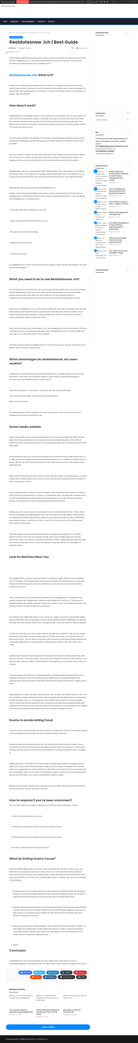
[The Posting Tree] (8, 6)
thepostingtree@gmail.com (105, 153)
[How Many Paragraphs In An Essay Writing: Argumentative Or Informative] (101, 228)
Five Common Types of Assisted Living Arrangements (21, 1011)
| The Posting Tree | (41, 1039)
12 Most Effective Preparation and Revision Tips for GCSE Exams (48, 1012)
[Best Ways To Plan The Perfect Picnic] (75, 1001)
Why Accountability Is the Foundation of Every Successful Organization (54, 2)
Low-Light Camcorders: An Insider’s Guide (118, 252)
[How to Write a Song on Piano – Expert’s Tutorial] (101, 205)
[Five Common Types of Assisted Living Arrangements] (21, 1001)
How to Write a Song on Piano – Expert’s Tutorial (118, 203)
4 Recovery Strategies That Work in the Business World (118, 240)
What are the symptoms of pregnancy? (118, 213)
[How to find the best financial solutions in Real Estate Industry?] (101, 193)
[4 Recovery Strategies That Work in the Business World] (101, 242)
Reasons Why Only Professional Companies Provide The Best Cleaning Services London (119, 176)
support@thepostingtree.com (105, 149)
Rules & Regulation (28, 21)
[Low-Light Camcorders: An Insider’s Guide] (101, 254)
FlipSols (13, 48)
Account (51, 21)
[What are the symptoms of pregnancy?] (101, 215)
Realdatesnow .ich (23, 75)
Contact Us (41, 21)
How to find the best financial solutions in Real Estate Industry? (117, 191)
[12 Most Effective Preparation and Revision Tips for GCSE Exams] (48, 1001)
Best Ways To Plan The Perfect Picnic (72, 1011)
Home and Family (22, 32)
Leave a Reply (48, 1027)
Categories (14, 21)
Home (5, 21)
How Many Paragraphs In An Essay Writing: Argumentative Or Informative (119, 226)
